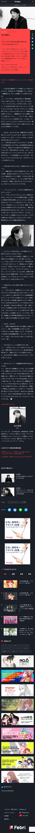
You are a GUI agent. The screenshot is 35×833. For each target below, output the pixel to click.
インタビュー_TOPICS (7, 645)
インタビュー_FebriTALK (24, 645)
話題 (13, 651)
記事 (11, 5)
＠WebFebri (25, 812)
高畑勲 (16, 69)
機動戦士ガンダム (6, 651)
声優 (15, 645)
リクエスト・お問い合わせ (11, 809)
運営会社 (6, 819)
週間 (13, 574)
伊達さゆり (26, 648)
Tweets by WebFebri (7, 791)
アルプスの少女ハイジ (7, 69)
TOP (2, 5)
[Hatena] (31, 48)
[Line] (31, 46)
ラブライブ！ (28, 651)
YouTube (25, 815)
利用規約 (6, 816)
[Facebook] (31, 42)
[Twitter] (31, 39)
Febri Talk (7, 5)
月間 (21, 574)
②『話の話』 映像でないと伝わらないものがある (15, 456)
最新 (5, 574)
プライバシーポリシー (9, 812)
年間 (29, 574)
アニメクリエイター (6, 648)
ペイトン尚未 (20, 651)
